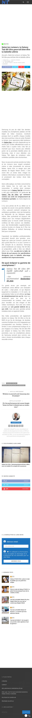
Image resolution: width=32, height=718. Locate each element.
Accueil (4, 55)
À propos (4, 681)
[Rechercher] (23, 2)
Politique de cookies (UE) (9, 697)
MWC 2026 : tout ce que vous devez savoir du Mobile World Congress (15, 692)
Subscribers (25, 488)
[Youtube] (20, 426)
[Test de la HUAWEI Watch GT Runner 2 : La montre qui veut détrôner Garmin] (5, 610)
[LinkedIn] (22, 426)
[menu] (28, 2)
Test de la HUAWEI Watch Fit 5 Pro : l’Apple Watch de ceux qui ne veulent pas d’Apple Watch (20, 601)
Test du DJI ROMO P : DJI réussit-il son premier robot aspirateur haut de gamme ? (19, 622)
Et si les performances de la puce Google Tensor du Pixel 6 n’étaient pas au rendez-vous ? (16, 405)
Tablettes (5, 44)
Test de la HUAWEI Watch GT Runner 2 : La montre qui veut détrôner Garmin (18, 611)
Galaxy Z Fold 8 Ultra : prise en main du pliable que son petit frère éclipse (20, 580)
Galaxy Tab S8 (8, 62)
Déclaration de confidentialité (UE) (12, 688)
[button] (27, 715)
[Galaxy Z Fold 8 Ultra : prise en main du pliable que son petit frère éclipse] (5, 579)
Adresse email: (12, 542)
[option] (16, 457)
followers (26, 481)
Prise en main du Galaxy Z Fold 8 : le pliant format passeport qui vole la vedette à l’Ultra (20, 591)
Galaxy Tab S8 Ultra (19, 62)
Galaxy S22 (8, 142)
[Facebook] (12, 426)
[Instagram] (17, 426)
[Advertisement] (16, 22)
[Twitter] (14, 426)
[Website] (9, 426)
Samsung (21, 385)
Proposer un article (8, 701)
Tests (12, 576)
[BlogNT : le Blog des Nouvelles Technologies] (5, 2)
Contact (4, 684)
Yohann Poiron (16, 422)
